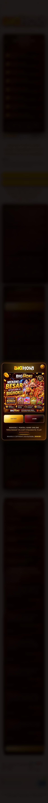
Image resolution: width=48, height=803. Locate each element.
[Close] (42, 367)
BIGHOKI (38, 436)
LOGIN (34, 419)
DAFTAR (14, 419)
